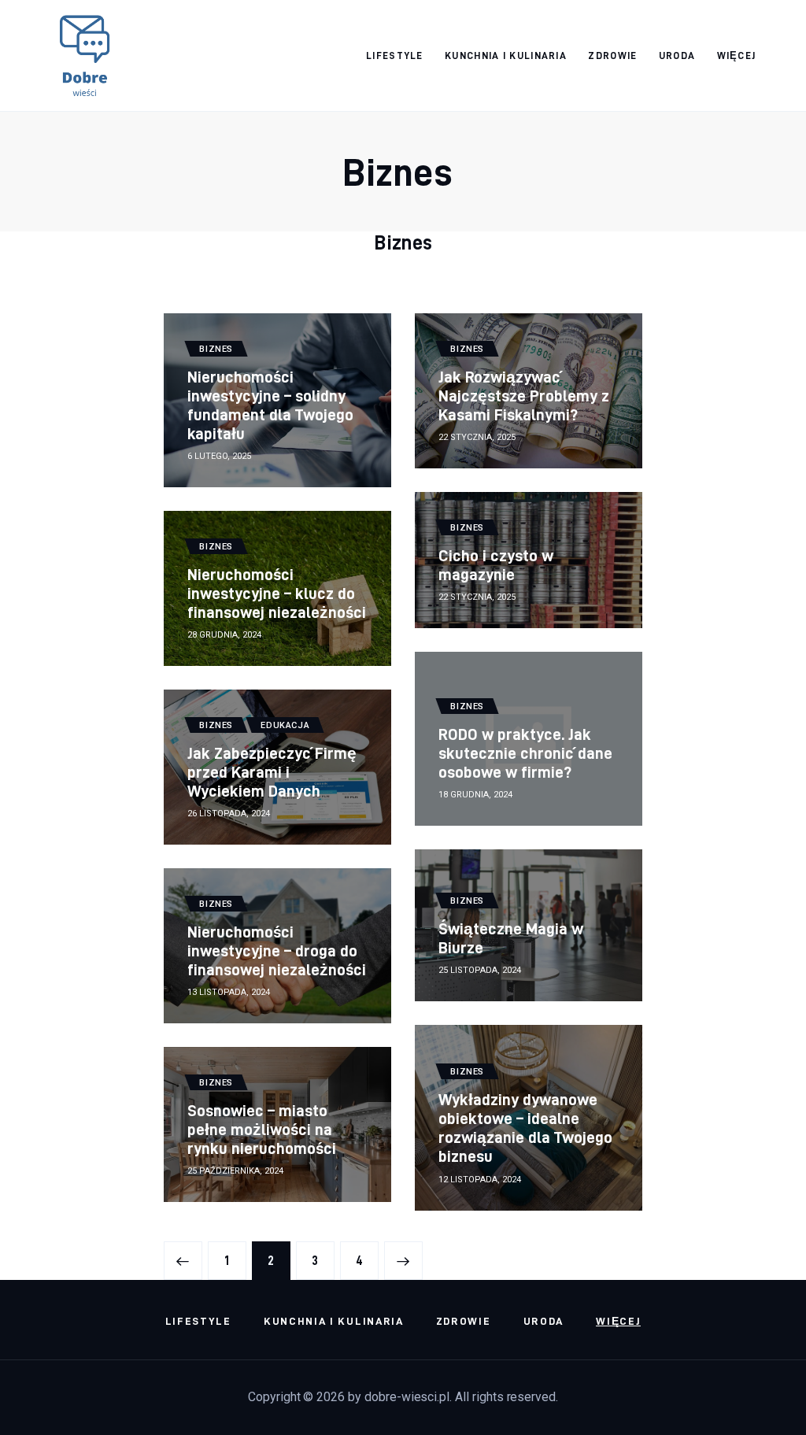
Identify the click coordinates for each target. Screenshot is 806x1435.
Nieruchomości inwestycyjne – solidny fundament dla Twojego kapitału (270, 405)
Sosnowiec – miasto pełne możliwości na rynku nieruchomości (261, 1129)
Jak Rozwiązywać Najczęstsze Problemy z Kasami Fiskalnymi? (523, 395)
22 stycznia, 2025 (477, 437)
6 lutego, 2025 (219, 456)
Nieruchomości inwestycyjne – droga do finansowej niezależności (277, 950)
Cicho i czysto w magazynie (495, 564)
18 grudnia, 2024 (475, 795)
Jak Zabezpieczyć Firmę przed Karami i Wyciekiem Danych (272, 772)
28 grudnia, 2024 (224, 635)
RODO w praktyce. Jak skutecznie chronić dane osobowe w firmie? (525, 753)
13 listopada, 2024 (228, 992)
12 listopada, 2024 (479, 1179)
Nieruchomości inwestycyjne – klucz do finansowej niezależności (277, 593)
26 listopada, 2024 (228, 813)
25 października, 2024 (235, 1171)
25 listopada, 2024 (479, 970)
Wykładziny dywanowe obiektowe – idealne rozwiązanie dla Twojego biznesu (525, 1127)
